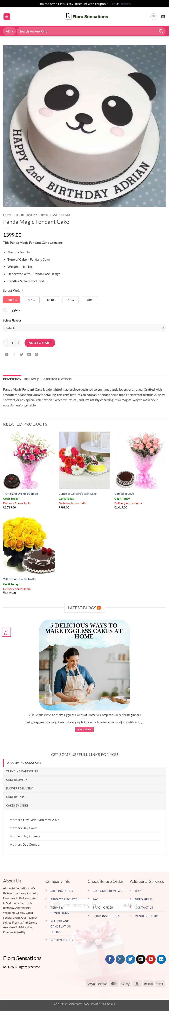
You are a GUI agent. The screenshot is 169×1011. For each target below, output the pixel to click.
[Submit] (161, 31)
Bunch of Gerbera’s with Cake (77, 493)
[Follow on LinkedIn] (161, 959)
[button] (7, 16)
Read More (84, 729)
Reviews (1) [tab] (32, 379)
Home (7, 215)
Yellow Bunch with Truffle (19, 579)
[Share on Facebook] (14, 354)
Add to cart (40, 343)
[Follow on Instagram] (120, 959)
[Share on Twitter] (21, 354)
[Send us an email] (140, 959)
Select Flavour (12, 320)
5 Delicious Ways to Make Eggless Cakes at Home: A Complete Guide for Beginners (84, 715)
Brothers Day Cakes (56, 215)
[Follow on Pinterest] (151, 959)
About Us (60, 1004)
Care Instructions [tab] (57, 379)
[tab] (84, 763)
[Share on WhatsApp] (7, 354)
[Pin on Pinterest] (36, 354)
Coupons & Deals (103, 1004)
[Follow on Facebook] (110, 959)
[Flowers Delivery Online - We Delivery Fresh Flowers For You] (84, 16)
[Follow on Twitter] (130, 959)
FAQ (86, 1004)
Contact (75, 1004)
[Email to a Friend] (29, 354)
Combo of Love (124, 493)
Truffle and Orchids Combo (20, 493)
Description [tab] (12, 379)
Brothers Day (26, 215)
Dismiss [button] (125, 4)
